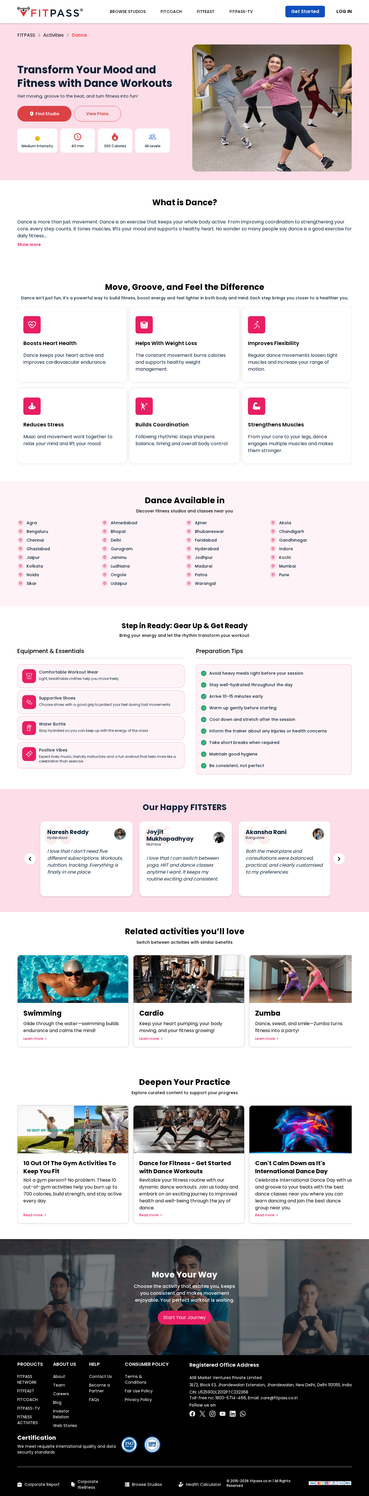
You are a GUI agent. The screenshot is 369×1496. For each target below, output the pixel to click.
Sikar (32, 583)
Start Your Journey (184, 1317)
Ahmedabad (124, 523)
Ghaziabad (38, 549)
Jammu (119, 557)
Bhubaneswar (209, 531)
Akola (285, 523)
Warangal (205, 583)
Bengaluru (37, 531)
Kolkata (35, 566)
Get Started (305, 11)
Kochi (285, 557)
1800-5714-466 (230, 1398)
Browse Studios (128, 11)
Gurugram (122, 549)
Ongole (118, 575)
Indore (286, 549)
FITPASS (26, 35)
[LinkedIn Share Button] (233, 1414)
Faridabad (206, 540)
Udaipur (119, 583)
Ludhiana (120, 566)
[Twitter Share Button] (202, 1414)
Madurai (203, 566)
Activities (53, 35)
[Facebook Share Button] (192, 1414)
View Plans (97, 114)
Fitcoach (171, 11)
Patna (201, 575)
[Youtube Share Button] (222, 1414)
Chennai (35, 540)
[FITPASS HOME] (50, 12)
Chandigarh (291, 531)
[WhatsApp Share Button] (243, 1414)
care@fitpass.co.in (279, 1398)
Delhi (116, 540)
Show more (29, 244)
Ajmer (201, 523)
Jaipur (33, 557)
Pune (284, 575)
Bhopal (118, 531)
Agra (32, 523)
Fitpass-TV (241, 11)
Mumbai (287, 566)
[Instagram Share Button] (212, 1414)
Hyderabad (207, 549)
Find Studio (44, 114)
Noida (33, 575)
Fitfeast (205, 11)
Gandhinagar (293, 540)
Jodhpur (204, 557)
